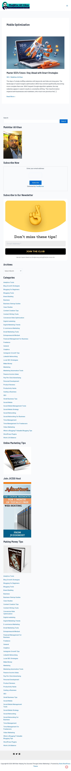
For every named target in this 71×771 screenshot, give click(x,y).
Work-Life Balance (9, 438)
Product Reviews (9, 385)
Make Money (7, 363)
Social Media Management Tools (14, 406)
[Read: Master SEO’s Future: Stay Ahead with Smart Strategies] (35, 52)
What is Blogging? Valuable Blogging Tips (17, 431)
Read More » (11, 96)
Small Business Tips (10, 399)
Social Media (7, 402)
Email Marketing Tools (11, 332)
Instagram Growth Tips (11, 353)
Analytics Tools (8, 282)
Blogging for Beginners (11, 289)
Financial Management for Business (15, 339)
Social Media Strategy (11, 409)
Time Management (9, 420)
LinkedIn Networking (10, 356)
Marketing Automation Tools (13, 370)
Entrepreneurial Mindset (11, 335)
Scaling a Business (9, 392)
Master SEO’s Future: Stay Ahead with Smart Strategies (32, 72)
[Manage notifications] (66, 766)
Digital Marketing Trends (11, 325)
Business (6, 300)
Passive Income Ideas (11, 374)
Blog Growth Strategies (11, 286)
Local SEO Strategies (10, 360)
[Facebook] (14, 754)
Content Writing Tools (11, 314)
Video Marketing (9, 427)
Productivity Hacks (9, 388)
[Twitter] (16, 754)
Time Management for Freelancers (15, 423)
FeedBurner (40, 186)
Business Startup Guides (11, 304)
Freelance (6, 342)
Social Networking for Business (14, 416)
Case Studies (8, 307)
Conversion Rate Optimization (13, 318)
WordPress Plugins (10, 434)
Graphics (6, 349)
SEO (8, 77)
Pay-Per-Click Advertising (12, 378)
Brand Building (8, 296)
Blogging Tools (8, 293)
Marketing (6, 367)
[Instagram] (19, 754)
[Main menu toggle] (67, 6)
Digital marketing (9, 321)
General (6, 346)
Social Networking (9, 413)
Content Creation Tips (11, 311)
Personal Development (11, 381)
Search (5, 118)
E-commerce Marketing (11, 328)
